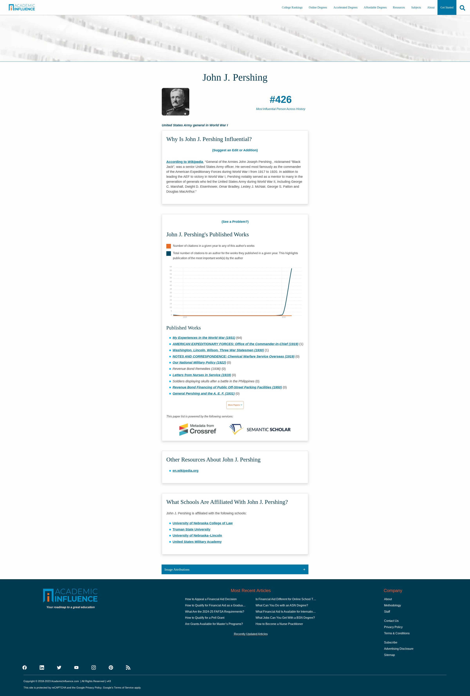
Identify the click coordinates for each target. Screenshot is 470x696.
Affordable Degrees (375, 7)
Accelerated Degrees (345, 7)
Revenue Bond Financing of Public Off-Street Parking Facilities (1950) (227, 387)
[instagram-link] (94, 668)
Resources (399, 7)
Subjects (416, 7)
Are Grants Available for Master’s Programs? (214, 623)
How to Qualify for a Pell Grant (204, 617)
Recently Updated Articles (251, 634)
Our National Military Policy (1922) (199, 362)
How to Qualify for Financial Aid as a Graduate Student (220, 605)
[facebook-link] (25, 668)
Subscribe (390, 642)
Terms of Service (124, 687)
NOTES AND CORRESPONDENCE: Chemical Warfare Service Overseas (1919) (233, 356)
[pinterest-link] (111, 668)
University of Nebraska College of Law (203, 523)
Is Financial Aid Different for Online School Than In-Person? (294, 599)
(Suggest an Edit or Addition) (235, 150)
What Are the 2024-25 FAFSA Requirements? (214, 611)
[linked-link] (42, 668)
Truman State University (191, 529)
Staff (387, 611)
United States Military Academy (197, 542)
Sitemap (389, 655)
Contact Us (391, 620)
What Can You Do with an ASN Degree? (282, 605)
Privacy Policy (393, 627)
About (431, 7)
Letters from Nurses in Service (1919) (202, 375)
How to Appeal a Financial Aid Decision (211, 599)
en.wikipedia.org (185, 471)
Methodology (392, 605)
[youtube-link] (76, 668)
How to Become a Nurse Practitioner (279, 623)
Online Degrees (318, 7)
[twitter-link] (59, 668)
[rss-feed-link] (128, 668)
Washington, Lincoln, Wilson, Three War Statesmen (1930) (218, 350)
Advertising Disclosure (398, 648)
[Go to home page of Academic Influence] (26, 7)
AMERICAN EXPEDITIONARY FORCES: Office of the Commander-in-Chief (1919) (235, 344)
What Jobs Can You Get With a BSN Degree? (285, 617)
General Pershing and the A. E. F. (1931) (204, 393)
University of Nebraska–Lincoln (197, 535)
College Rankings (292, 7)
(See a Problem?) (235, 221)
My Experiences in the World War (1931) (204, 338)
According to (184, 162)
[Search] (462, 7)
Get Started (446, 7)
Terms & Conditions (397, 633)
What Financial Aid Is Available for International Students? (293, 611)
